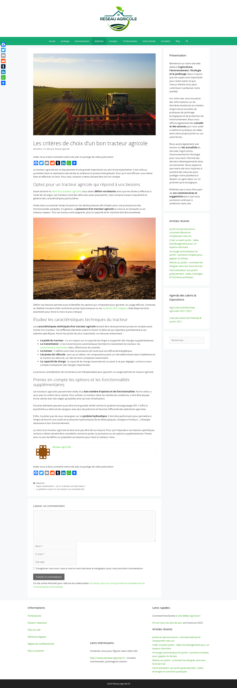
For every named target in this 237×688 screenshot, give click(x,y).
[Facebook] (3, 44)
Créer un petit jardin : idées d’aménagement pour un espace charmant (184, 243)
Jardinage (65, 41)
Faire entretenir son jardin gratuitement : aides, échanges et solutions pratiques (186, 274)
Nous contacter (36, 650)
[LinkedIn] (3, 72)
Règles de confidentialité (41, 643)
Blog (178, 41)
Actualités (165, 41)
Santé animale (149, 41)
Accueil (52, 41)
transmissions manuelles (53, 347)
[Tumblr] (3, 66)
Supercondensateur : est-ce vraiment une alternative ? (61, 486)
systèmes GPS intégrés (114, 308)
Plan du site (34, 629)
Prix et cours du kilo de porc (167, 622)
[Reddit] (3, 61)
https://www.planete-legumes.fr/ (107, 657)
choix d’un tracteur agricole (66, 191)
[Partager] (3, 83)
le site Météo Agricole (187, 615)
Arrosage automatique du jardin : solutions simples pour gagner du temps (186, 255)
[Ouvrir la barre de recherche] (187, 41)
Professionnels (130, 41)
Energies (113, 41)
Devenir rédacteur (37, 622)
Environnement (82, 41)
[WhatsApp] (3, 77)
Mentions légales (37, 636)
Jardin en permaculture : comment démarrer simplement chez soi (182, 232)
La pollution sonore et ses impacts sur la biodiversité (60, 489)
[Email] (3, 55)
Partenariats (34, 615)
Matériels (99, 41)
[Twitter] (3, 50)
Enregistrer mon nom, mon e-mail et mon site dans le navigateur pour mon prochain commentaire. (89, 568)
